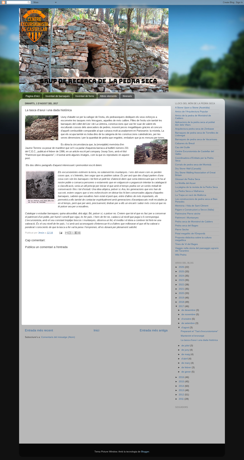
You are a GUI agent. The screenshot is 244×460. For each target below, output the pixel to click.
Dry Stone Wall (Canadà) (188, 168)
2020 (182, 293)
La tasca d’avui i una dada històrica (199, 340)
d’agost (185, 327)
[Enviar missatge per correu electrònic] (60, 232)
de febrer (186, 367)
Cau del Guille (182, 147)
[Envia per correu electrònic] (66, 232)
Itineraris (127, 96)
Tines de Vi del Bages (186, 244)
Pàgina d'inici (33, 96)
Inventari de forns (84, 96)
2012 (182, 394)
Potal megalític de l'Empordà (190, 233)
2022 (182, 284)
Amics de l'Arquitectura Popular (191, 111)
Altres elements (108, 96)
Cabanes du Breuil (185, 143)
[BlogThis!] (69, 232)
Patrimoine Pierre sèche (187, 213)
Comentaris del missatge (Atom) (58, 337)
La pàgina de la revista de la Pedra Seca (196, 187)
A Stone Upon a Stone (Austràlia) (192, 107)
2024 (182, 276)
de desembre (188, 310)
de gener (186, 372)
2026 (182, 267)
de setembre (188, 323)
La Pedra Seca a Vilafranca (189, 191)
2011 (181, 399)
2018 (182, 302)
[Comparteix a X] (73, 232)
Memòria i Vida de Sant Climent (191, 205)
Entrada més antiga (154, 330)
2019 (182, 297)
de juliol (185, 345)
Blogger (145, 451)
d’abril (184, 358)
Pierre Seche (182, 229)
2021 (182, 289)
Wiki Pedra (180, 255)
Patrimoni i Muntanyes (187, 217)
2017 (182, 306)
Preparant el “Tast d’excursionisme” (199, 331)
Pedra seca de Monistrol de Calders (194, 221)
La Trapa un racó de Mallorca (190, 195)
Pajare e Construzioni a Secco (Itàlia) (194, 209)
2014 (182, 386)
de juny (185, 350)
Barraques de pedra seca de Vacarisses (196, 139)
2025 (182, 271)
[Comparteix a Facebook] (76, 232)
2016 (182, 377)
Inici (96, 330)
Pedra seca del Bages (186, 225)
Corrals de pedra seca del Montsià (193, 164)
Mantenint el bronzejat (192, 336)
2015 (182, 381)
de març (186, 363)
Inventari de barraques (57, 96)
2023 (182, 280)
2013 (182, 390)
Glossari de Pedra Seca (187, 179)
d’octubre (186, 319)
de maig (186, 354)
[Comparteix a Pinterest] (79, 232)
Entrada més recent (39, 330)
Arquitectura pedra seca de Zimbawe (194, 129)
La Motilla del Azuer (185, 183)
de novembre (188, 314)
